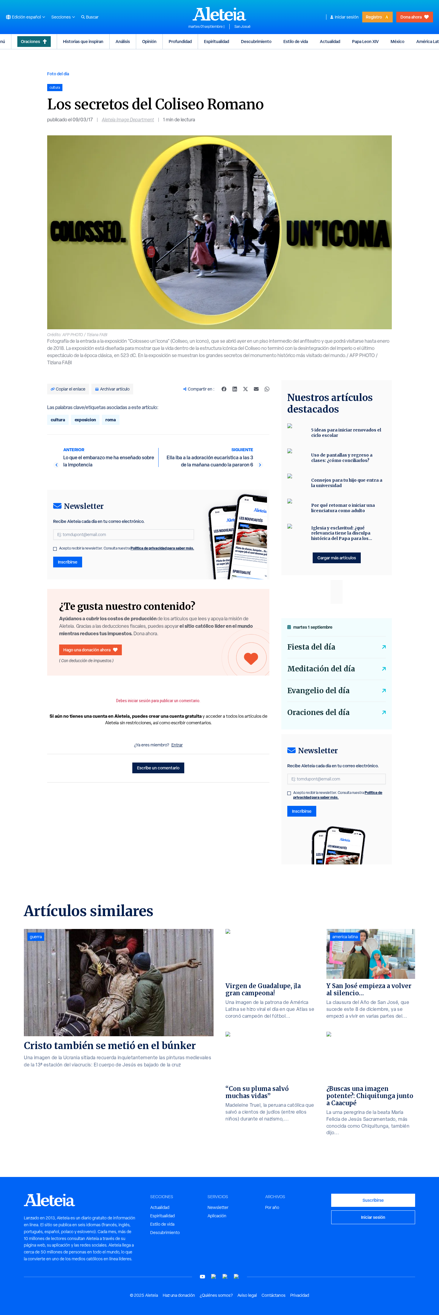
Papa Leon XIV (365, 41)
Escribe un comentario (158, 768)
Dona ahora (411, 17)
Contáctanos (273, 1295)
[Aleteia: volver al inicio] (219, 14)
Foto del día (58, 73)
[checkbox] (55, 549)
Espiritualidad (216, 41)
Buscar (92, 17)
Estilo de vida (295, 41)
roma (110, 419)
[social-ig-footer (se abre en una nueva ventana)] (236, 1276)
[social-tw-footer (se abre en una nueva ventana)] (225, 1276)
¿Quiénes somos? (216, 1295)
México (397, 41)
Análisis (123, 41)
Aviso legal (247, 1295)
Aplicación (217, 1215)
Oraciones (30, 41)
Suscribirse (373, 1200)
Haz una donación (179, 1295)
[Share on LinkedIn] (234, 389)
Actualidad (330, 41)
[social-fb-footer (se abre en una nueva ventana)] (214, 1276)
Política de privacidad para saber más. (162, 548)
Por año (272, 1207)
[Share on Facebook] (224, 389)
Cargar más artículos (336, 558)
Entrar (177, 745)
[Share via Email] (256, 389)
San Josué (242, 26)
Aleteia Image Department (128, 120)
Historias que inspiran (83, 41)
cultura (58, 419)
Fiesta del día (311, 647)
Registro (374, 17)
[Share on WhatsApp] (267, 389)
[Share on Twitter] (245, 389)
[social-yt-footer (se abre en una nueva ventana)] (202, 1276)
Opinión (149, 41)
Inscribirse (67, 562)
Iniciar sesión (347, 17)
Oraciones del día (318, 712)
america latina (345, 936)
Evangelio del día (318, 690)
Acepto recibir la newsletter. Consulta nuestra (126, 548)
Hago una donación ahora (86, 650)
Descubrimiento (256, 41)
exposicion (85, 419)
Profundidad (180, 41)
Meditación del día (321, 668)
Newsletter (218, 1207)
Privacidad (299, 1295)
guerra (36, 936)
